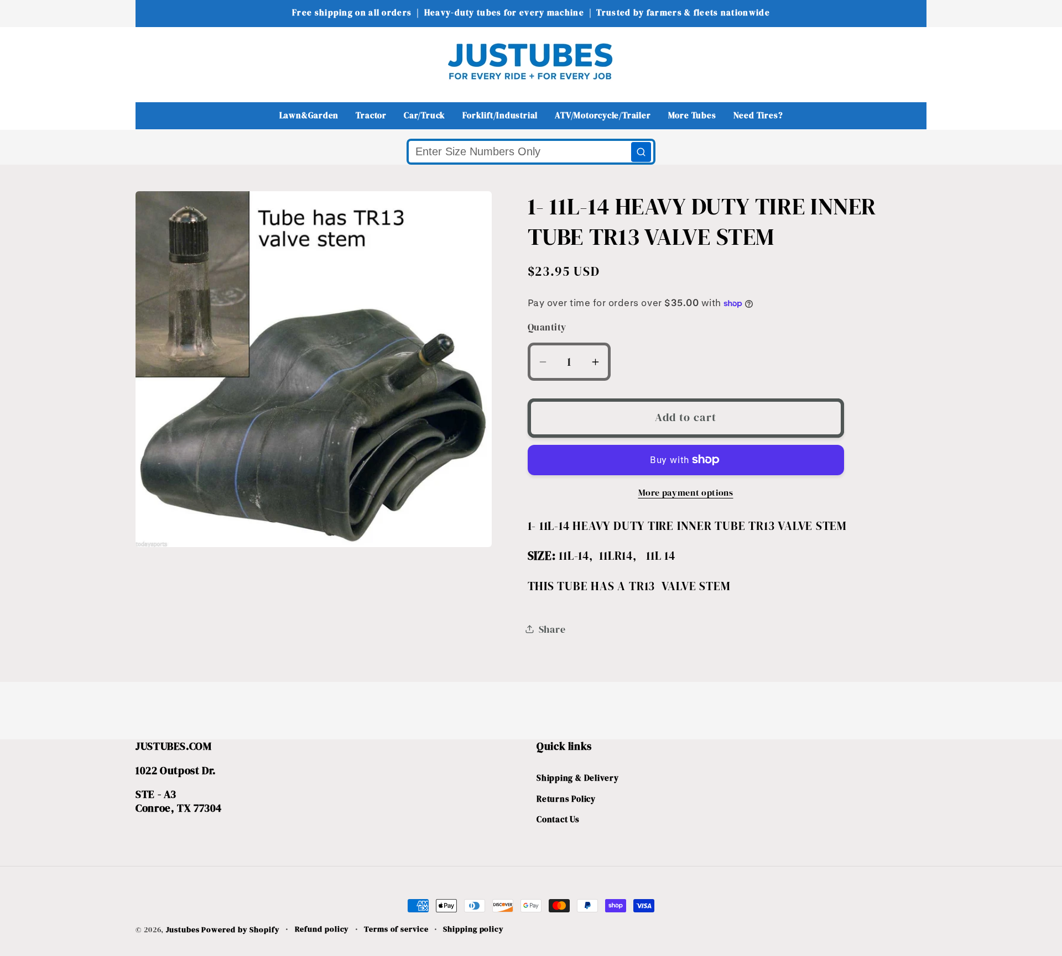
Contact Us (558, 819)
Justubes (182, 929)
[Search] (641, 152)
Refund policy (322, 928)
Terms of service (396, 928)
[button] (151, 61)
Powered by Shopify (240, 929)
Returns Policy (566, 799)
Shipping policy (473, 928)
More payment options (685, 492)
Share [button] (552, 629)
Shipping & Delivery (578, 778)
